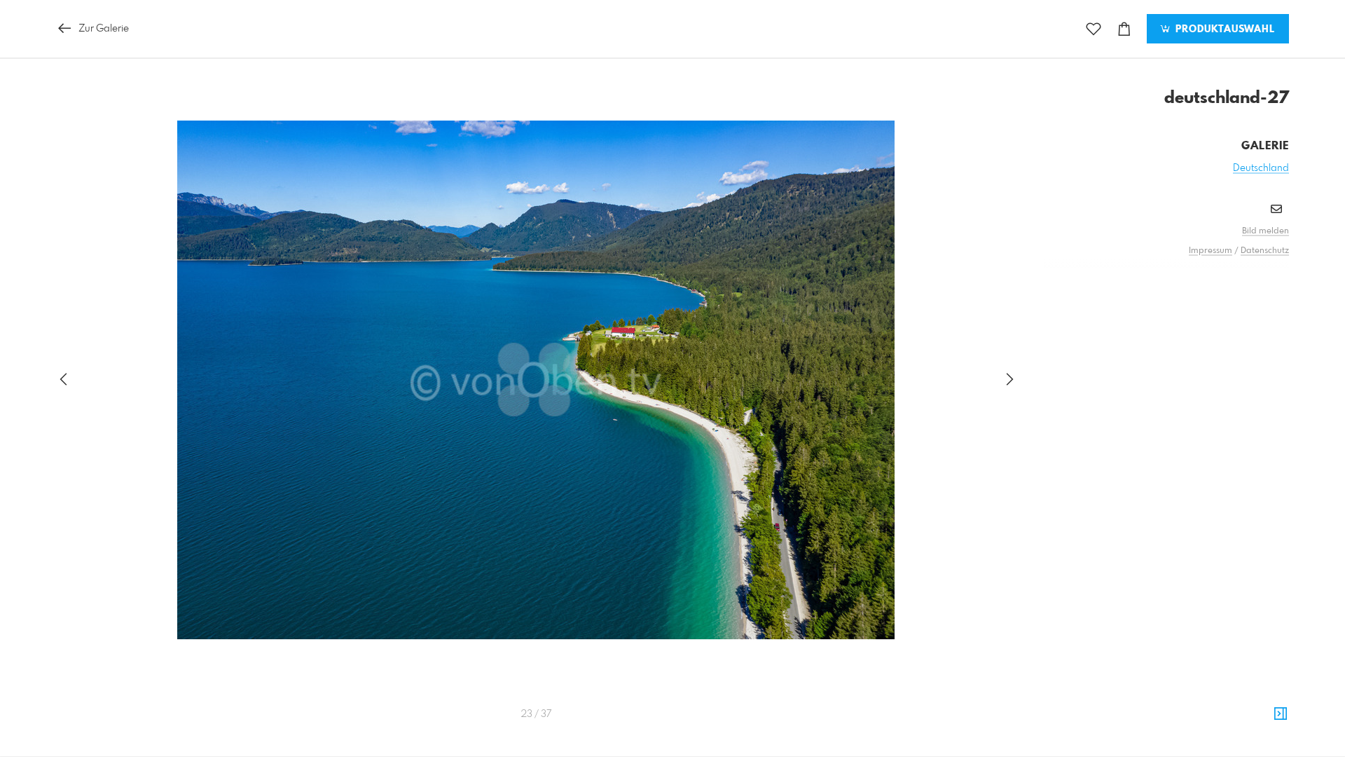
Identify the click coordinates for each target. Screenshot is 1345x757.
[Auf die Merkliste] (1093, 29)
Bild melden (1265, 231)
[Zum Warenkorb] (1124, 29)
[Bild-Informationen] (1280, 714)
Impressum (1210, 251)
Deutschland (1261, 168)
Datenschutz (1265, 251)
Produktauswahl (1223, 29)
